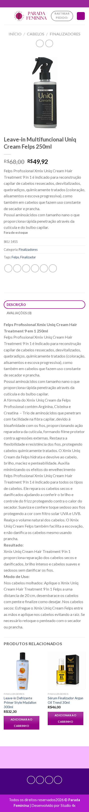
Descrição (16, 305)
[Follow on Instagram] (40, 780)
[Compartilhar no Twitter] (26, 268)
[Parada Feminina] (30, 16)
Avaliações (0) (19, 313)
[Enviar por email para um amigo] (35, 268)
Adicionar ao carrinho (21, 722)
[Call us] (49, 780)
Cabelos (35, 33)
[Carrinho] (81, 16)
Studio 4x (68, 805)
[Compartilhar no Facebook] (17, 268)
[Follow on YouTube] (58, 780)
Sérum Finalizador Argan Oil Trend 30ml (65, 700)
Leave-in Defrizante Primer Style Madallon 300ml (20, 702)
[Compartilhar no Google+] (53, 268)
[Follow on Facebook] (31, 780)
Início (15, 33)
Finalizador (28, 257)
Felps (15, 257)
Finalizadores (65, 33)
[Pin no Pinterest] (44, 268)
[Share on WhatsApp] (8, 268)
